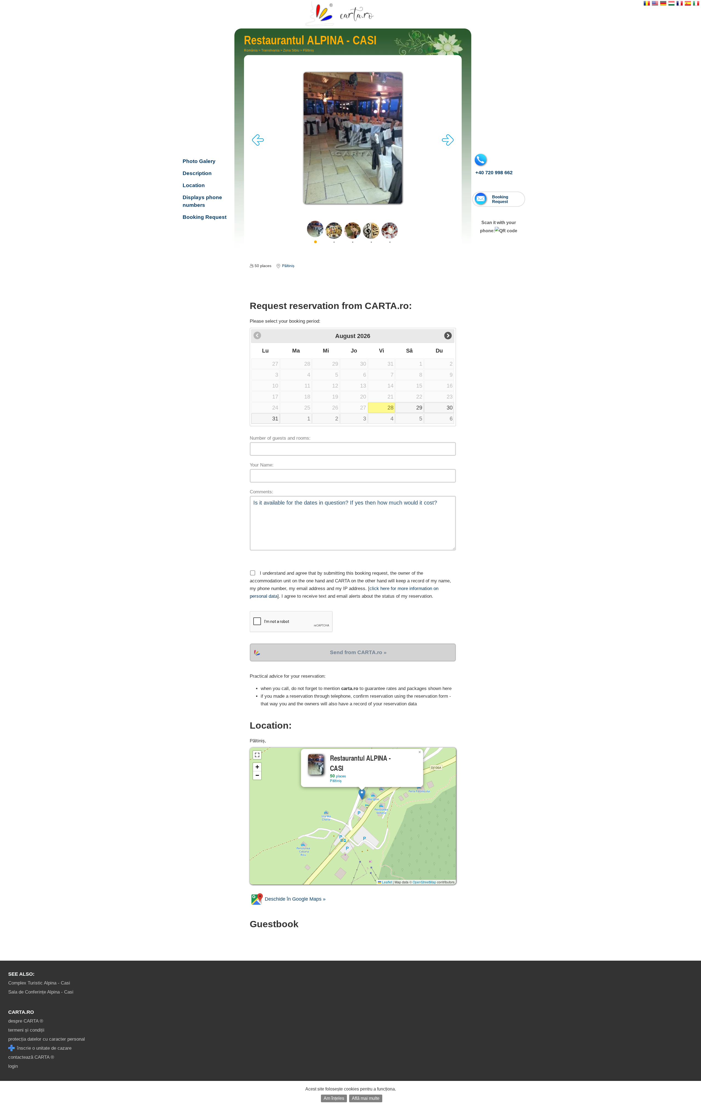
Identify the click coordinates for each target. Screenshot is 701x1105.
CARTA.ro (21, 1012)
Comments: (261, 491)
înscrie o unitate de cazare (43, 1048)
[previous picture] (258, 144)
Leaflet (386, 882)
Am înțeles (334, 1098)
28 (390, 408)
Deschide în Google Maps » (294, 899)
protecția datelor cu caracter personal (46, 1039)
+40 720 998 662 (494, 172)
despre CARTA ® (25, 1021)
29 (419, 408)
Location (194, 185)
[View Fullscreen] (257, 755)
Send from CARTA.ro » (358, 652)
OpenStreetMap (424, 882)
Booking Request (204, 217)
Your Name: (262, 465)
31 (275, 419)
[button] (361, 794)
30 (450, 408)
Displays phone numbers (202, 201)
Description (197, 173)
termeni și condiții (26, 1030)
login (13, 1066)
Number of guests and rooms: (280, 438)
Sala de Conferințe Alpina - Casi (40, 992)
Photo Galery (199, 161)
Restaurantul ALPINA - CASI (204, 120)
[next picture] (447, 144)
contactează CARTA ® (31, 1057)
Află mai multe (366, 1098)
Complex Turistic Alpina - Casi (39, 983)
